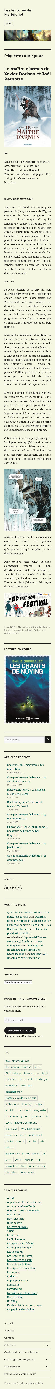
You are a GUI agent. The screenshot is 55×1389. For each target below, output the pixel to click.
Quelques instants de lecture (21, 1352)
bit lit (45, 1073)
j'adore (25, 1116)
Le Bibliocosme (16, 1239)
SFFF (8, 1159)
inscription (11, 1116)
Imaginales (39, 1110)
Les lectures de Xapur (19, 1259)
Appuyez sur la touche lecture (24, 1202)
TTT (38, 1159)
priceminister (19, 630)
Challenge (41, 1079)
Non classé (23, 627)
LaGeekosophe (15, 953)
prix (42, 1141)
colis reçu (26, 1085)
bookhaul (11, 1079)
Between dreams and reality (23, 1210)
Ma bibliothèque (30, 1128)
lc (47, 1116)
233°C (10, 1231)
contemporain (13, 1091)
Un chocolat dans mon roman (24, 1305)
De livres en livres (17, 1226)
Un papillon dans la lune (21, 1309)
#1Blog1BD (36, 627)
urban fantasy (37, 1166)
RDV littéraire (12, 1366)
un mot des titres (15, 1166)
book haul (26, 1079)
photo (9, 1141)
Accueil (8, 1323)
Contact (9, 1337)
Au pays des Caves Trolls (21, 1206)
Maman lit (13, 1284)
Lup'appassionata (17, 1280)
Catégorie (10, 1345)
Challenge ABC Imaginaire (19, 1359)
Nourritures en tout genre (22, 1292)
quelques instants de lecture (22, 1153)
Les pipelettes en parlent (21, 1268)
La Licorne (13, 1235)
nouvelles (11, 1135)
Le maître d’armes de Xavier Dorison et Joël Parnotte (27, 73)
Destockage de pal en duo (20, 1098)
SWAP (18, 1159)
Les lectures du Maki (19, 1264)
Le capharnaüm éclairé (20, 1243)
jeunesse (37, 1116)
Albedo (11, 1198)
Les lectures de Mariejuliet (17, 12)
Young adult (27, 1172)
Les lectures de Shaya (19, 1255)
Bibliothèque (13, 1073)
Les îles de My (15, 1251)
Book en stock (15, 1218)
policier (32, 1141)
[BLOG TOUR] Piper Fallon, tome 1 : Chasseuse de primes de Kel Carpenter (27, 831)
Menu (9, 23)
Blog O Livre (14, 1214)
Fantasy (27, 1104)
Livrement (13, 1272)
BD (43, 627)
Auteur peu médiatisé (18, 1067)
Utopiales (11, 1172)
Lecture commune (26, 1122)
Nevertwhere (14, 1288)
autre (38, 1067)
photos (20, 1141)
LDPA (8, 1122)
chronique (11, 1085)
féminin (10, 1110)
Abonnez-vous (20, 1030)
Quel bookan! (15, 1297)
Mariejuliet (13, 945)
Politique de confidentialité (20, 1373)
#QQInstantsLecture (17, 1060)
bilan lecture (31, 1073)
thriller (29, 1159)
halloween (24, 1110)
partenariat (35, 1135)
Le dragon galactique (19, 1247)
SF (44, 1153)
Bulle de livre (14, 1222)
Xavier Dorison (34, 630)
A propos (9, 1330)
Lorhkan (12, 1276)
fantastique (12, 1104)
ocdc (23, 1135)
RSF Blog (12, 1301)
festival (39, 1104)
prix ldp (9, 1147)
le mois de (11, 1128)
